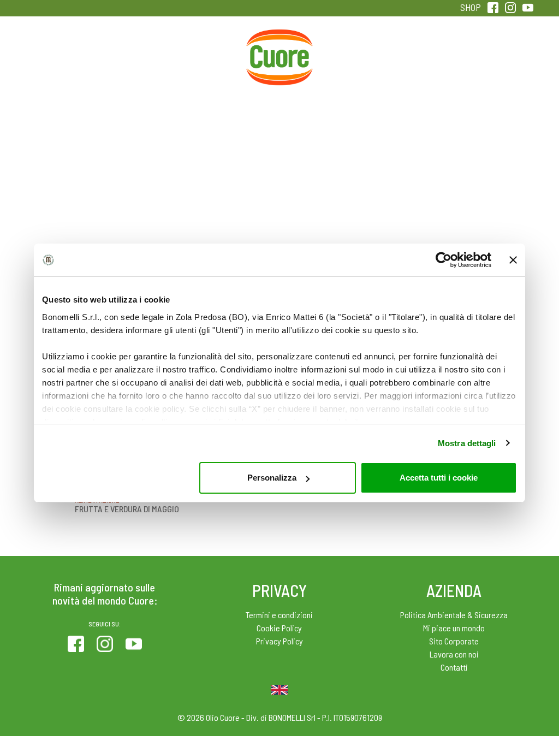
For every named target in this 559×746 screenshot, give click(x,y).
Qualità (424, 54)
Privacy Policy (279, 641)
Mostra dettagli (467, 443)
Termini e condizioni (279, 614)
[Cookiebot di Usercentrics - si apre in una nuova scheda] (443, 260)
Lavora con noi (454, 654)
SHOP (470, 7)
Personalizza (271, 477)
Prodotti (61, 54)
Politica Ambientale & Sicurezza (454, 614)
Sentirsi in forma (497, 61)
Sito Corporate (454, 641)
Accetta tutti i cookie (439, 477)
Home (279, 41)
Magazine (352, 54)
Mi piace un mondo (454, 628)
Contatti (454, 667)
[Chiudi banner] (513, 260)
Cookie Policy (279, 628)
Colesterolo (134, 54)
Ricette (207, 54)
